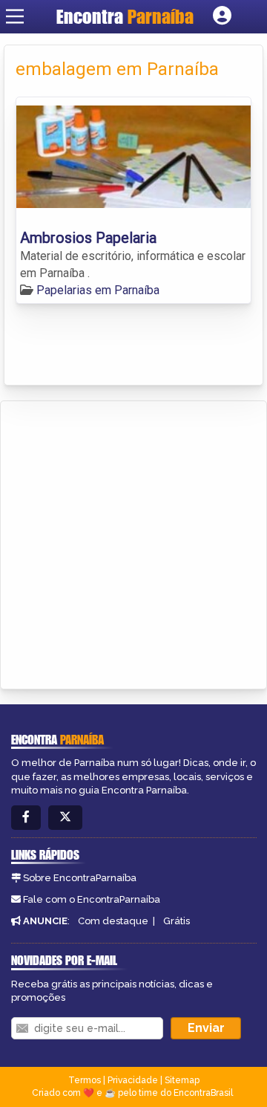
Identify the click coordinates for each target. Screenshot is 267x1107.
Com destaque (113, 920)
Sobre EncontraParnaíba (79, 877)
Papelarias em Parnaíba (97, 290)
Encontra (125, 16)
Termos (84, 1080)
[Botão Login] (222, 16)
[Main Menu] (15, 16)
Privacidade (133, 1080)
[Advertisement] (133, 542)
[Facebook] (26, 817)
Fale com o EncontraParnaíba (91, 899)
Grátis (176, 920)
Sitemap (182, 1080)
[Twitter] (65, 817)
